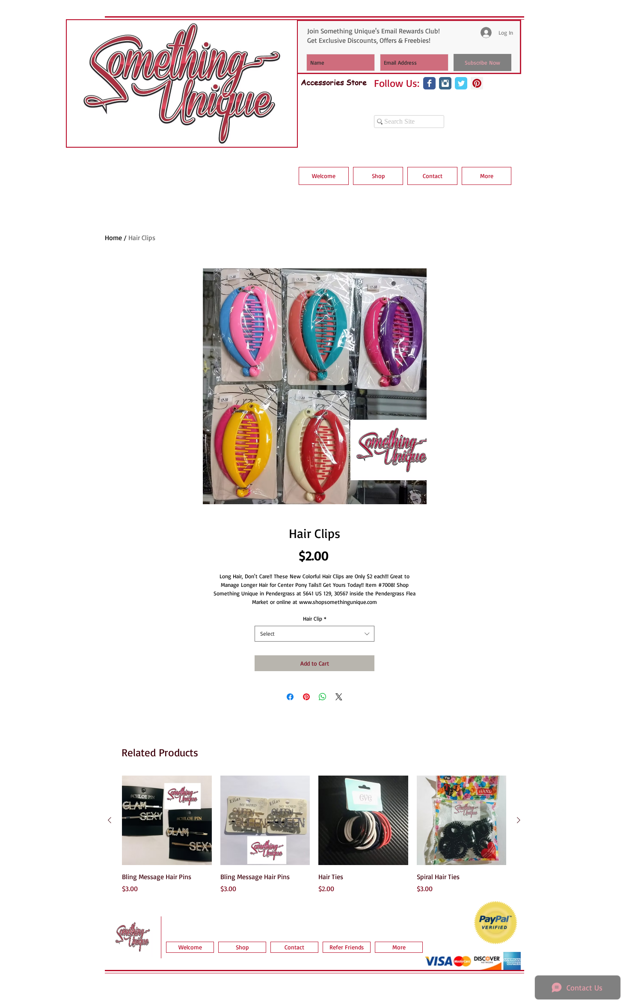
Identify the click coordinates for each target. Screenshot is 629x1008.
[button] (378, 176)
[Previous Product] (109, 820)
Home (113, 237)
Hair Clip (314, 618)
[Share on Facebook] (290, 697)
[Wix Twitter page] (461, 83)
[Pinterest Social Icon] (477, 83)
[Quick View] (167, 820)
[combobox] (314, 633)
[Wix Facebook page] (429, 83)
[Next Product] (518, 820)
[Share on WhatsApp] (322, 697)
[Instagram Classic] (445, 83)
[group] (314, 834)
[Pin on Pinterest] (306, 697)
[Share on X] (339, 697)
